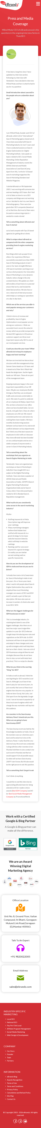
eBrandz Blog (12, 1077)
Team (9, 1057)
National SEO (12, 1022)
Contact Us (11, 1099)
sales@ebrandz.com (20, 986)
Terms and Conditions (15, 1086)
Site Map (10, 1096)
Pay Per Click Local (14, 1025)
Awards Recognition (14, 1080)
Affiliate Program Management (19, 1029)
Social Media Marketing (16, 1032)
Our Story (10, 1051)
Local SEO (11, 1019)
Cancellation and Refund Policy (19, 1093)
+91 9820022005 (20, 956)
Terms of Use (12, 1083)
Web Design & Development (17, 1035)
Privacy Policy (12, 1089)
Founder (10, 1054)
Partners (10, 1061)
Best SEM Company (19, 791)
